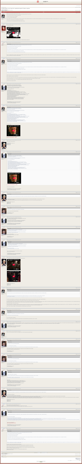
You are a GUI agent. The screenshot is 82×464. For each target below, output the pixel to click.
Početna (2, 7)
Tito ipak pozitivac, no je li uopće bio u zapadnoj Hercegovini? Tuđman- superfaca (15, 8)
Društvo (3, 7)
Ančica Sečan (44, 461)
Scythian (4, 428)
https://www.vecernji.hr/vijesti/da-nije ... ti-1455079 (12, 184)
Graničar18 (4, 206)
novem (4, 369)
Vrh (1, 82)
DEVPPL (40, 461)
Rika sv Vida (4, 192)
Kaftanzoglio (4, 42)
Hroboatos (4, 58)
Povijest (5, 7)
